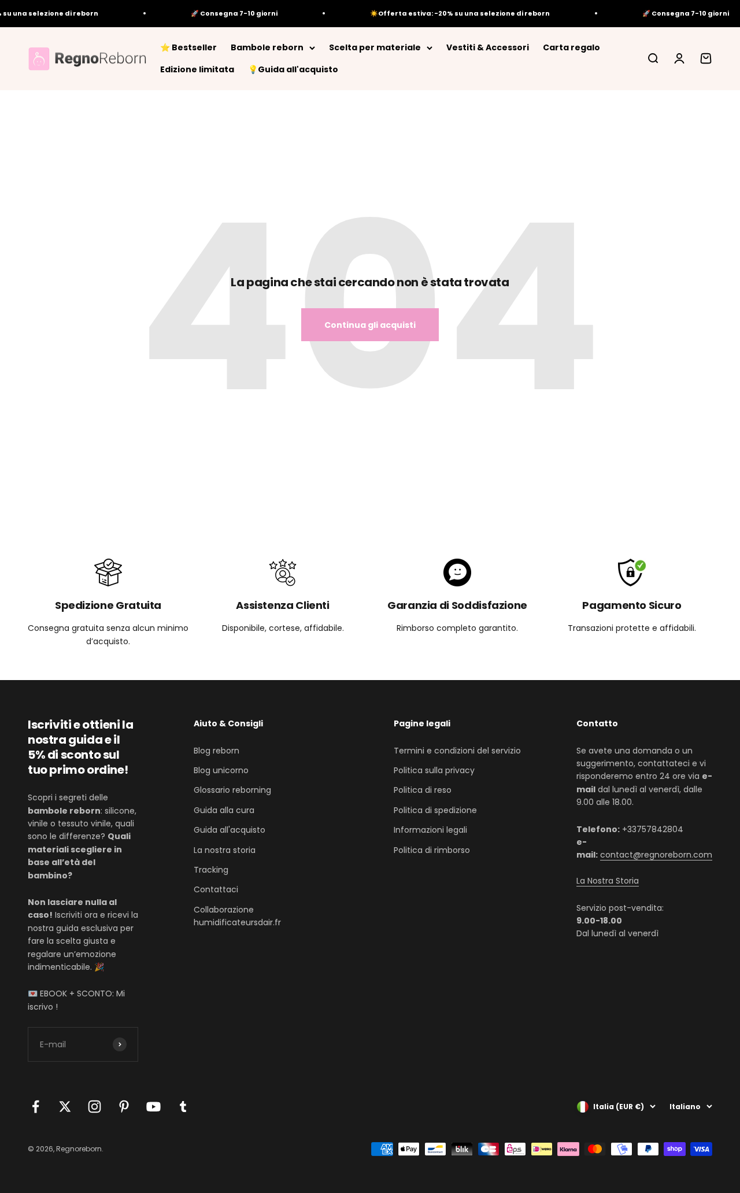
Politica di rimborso (432, 850)
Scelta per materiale (375, 47)
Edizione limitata (197, 69)
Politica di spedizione (435, 810)
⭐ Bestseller (188, 47)
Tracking (211, 870)
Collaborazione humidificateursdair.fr (237, 916)
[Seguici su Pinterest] (124, 1106)
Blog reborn (216, 750)
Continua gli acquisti (370, 325)
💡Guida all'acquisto (293, 69)
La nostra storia (225, 850)
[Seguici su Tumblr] (183, 1106)
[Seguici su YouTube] (153, 1106)
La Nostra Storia (607, 881)
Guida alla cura (224, 810)
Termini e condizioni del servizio (457, 750)
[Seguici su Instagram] (94, 1106)
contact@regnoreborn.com (656, 854)
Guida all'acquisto (229, 830)
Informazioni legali (430, 830)
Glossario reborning (232, 790)
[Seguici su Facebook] (35, 1106)
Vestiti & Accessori (487, 47)
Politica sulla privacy (434, 770)
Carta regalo (571, 47)
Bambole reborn (267, 47)
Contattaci (216, 889)
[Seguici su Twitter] (65, 1106)
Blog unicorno (221, 770)
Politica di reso (423, 790)
